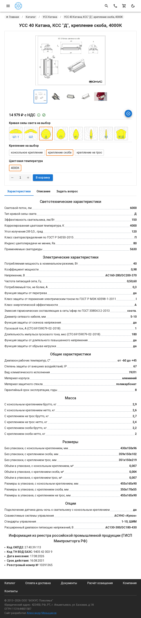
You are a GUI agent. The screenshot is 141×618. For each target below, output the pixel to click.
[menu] (8, 6)
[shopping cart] (124, 6)
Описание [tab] (43, 191)
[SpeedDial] (128, 113)
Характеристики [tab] (19, 191)
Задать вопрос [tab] (67, 191)
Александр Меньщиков (42, 613)
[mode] (133, 6)
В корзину (43, 177)
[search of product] (106, 6)
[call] (115, 6)
